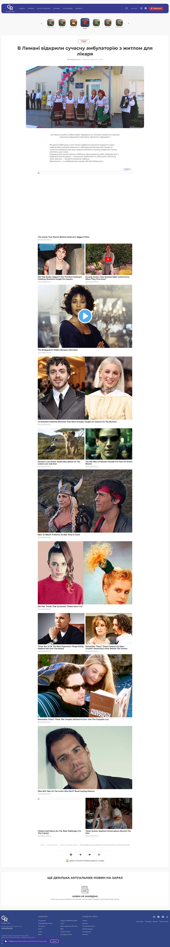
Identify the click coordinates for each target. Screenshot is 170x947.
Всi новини (41, 926)
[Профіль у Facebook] (146, 8)
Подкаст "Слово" (65, 931)
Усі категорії (42, 920)
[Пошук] (127, 8)
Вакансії (155, 921)
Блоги (40, 929)
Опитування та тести (88, 926)
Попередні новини (84, 41)
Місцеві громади (87, 929)
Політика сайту (164, 921)
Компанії (85, 923)
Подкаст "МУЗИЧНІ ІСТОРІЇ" (68, 920)
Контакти (78, 8)
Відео (62, 929)
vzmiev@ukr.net (6, 928)
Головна (42, 845)
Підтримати (157, 8)
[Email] (99, 855)
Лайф (40, 931)
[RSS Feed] (167, 917)
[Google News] (163, 917)
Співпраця (148, 921)
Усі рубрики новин (52, 845)
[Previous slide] (41, 23)
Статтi (62, 923)
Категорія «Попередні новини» (69, 845)
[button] (71, 855)
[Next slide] (128, 23)
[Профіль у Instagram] (141, 8)
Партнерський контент (45, 923)
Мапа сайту (139, 921)
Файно (54, 941)
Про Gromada (68, 8)
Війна (40, 934)
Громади (56, 8)
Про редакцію (86, 931)
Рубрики (31, 8)
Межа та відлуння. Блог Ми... (69, 926)
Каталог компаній (43, 8)
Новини (22, 8)
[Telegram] (80, 855)
